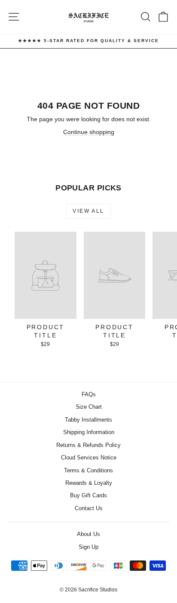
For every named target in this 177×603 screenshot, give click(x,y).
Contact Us (89, 508)
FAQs (89, 394)
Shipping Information (88, 432)
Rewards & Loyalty (88, 483)
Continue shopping (88, 132)
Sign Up (88, 547)
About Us (88, 534)
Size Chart (89, 407)
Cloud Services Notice (88, 457)
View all (88, 211)
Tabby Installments (88, 419)
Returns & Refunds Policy (88, 445)
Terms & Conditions (88, 470)
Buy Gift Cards (88, 495)
